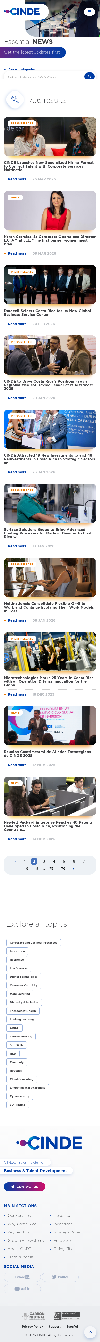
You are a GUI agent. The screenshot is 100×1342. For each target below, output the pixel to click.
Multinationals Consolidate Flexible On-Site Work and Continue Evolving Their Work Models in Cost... (49, 607)
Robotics (16, 1070)
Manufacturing (20, 993)
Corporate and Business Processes (33, 942)
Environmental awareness (27, 1087)
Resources (63, 1216)
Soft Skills (16, 1045)
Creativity (17, 1062)
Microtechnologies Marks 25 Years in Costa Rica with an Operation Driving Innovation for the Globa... (49, 681)
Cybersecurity (19, 1096)
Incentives (63, 1224)
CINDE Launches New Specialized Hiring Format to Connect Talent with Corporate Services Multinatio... (49, 166)
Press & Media (20, 1257)
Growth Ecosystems (26, 1241)
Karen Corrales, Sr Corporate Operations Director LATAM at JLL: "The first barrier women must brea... (50, 240)
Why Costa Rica (22, 1224)
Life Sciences (19, 968)
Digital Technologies (24, 976)
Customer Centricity (24, 985)
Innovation (17, 951)
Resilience (17, 959)
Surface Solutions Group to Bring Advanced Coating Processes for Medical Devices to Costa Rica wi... (49, 533)
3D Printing (17, 1104)
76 (63, 868)
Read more (17, 179)
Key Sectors (19, 1232)
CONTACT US (27, 1187)
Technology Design (23, 1010)
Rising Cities (64, 1249)
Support (55, 1326)
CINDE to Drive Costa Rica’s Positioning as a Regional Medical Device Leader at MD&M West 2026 (48, 385)
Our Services (19, 1216)
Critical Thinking (21, 1036)
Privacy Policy (32, 1326)
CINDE (14, 1027)
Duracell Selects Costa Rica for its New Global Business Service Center (47, 312)
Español (72, 1326)
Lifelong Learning (22, 1019)
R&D (13, 1053)
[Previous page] (15, 862)
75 (51, 868)
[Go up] (90, 1332)
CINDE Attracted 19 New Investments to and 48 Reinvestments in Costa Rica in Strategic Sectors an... (49, 459)
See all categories (22, 69)
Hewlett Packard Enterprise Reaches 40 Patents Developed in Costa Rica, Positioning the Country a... (48, 826)
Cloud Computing (21, 1079)
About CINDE (19, 1249)
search (89, 76)
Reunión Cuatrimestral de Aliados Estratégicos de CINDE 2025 (47, 754)
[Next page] (73, 869)
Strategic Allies (67, 1232)
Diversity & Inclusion (24, 1002)
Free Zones (64, 1241)
